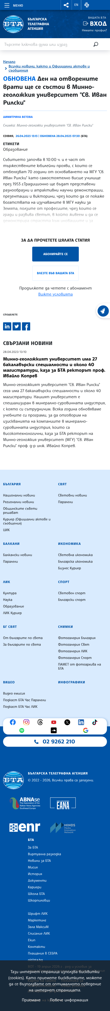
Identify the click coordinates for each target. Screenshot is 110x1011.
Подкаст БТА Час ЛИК (20, 707)
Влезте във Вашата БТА (55, 273)
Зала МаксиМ (38, 927)
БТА (31, 840)
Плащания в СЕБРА (42, 953)
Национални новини (19, 495)
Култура (10, 593)
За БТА (33, 848)
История (35, 874)
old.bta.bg (35, 960)
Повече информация (69, 999)
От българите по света (23, 638)
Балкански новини (17, 555)
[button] (66, 5)
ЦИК (6, 530)
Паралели (65, 502)
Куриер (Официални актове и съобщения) (27, 521)
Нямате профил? (94, 30)
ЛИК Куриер (12, 613)
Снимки (65, 627)
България (12, 484)
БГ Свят (10, 627)
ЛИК (6, 582)
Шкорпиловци (39, 900)
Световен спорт (71, 593)
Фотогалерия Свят (73, 645)
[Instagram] (27, 722)
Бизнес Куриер (69, 568)
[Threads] (41, 722)
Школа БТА (36, 894)
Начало (9, 62)
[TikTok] (96, 722)
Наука (7, 600)
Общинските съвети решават (20, 511)
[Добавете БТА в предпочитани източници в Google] (87, 730)
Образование (15, 149)
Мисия (33, 867)
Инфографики (71, 682)
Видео (9, 682)
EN (76, 5)
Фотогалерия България (77, 638)
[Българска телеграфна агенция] (13, 780)
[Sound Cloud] (55, 730)
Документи (37, 881)
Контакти (36, 947)
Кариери (34, 887)
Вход (98, 23)
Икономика (69, 544)
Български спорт (71, 600)
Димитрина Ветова (18, 117)
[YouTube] (55, 722)
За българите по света (22, 645)
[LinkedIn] (82, 722)
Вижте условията (55, 294)
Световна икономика (75, 555)
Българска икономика (75, 562)
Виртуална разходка (44, 854)
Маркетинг (37, 920)
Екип (31, 940)
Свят (62, 484)
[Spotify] (23, 730)
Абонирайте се (55, 254)
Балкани (11, 544)
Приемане (31, 999)
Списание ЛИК (39, 934)
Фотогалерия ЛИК (72, 651)
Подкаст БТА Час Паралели (24, 700)
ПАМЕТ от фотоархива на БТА (79, 666)
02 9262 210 (58, 741)
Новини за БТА (39, 861)
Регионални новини (18, 502)
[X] (68, 722)
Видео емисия (14, 693)
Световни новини (72, 495)
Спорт (63, 582)
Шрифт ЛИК (38, 914)
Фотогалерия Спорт (75, 658)
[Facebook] (14, 722)
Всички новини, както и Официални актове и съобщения (49, 68)
